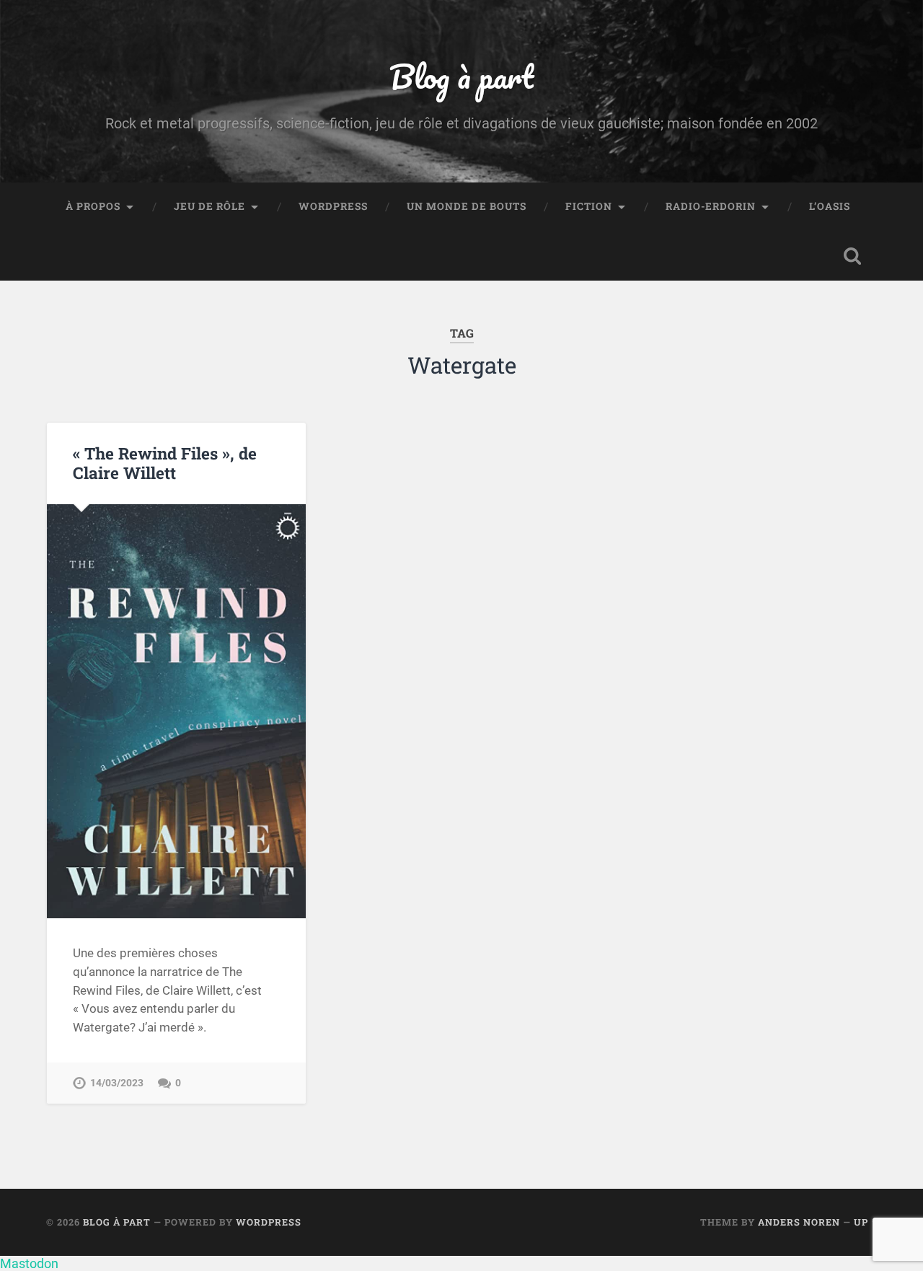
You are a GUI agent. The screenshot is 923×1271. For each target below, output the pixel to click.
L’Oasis (829, 206)
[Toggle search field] (852, 256)
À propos (93, 206)
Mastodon (29, 1263)
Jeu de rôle (209, 206)
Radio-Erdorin (711, 206)
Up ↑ (865, 1222)
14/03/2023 (116, 1083)
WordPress (333, 206)
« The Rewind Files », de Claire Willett (165, 462)
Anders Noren (799, 1222)
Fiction (588, 206)
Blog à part (461, 76)
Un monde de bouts (466, 206)
